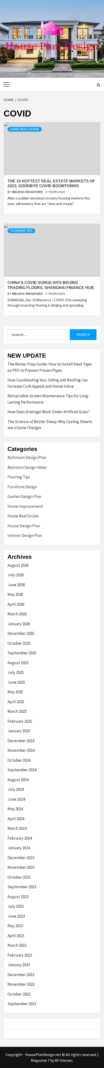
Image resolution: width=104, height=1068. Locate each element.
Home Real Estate (24, 129)
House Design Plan (23, 525)
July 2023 (15, 906)
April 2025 (15, 701)
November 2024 (21, 750)
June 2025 (16, 682)
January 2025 (18, 730)
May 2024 (15, 808)
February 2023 (19, 955)
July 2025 (15, 672)
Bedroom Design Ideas (26, 467)
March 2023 (17, 945)
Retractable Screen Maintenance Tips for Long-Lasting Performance (48, 399)
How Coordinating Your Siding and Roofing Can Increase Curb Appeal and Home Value (47, 383)
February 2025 (19, 721)
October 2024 (18, 760)
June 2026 (16, 584)
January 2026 (18, 623)
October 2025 (18, 643)
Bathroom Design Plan (26, 457)
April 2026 (15, 604)
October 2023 (18, 877)
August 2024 (18, 779)
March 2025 (17, 711)
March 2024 (17, 828)
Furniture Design (22, 486)
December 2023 (20, 857)
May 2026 (15, 594)
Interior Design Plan (24, 535)
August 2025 (18, 662)
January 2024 (18, 847)
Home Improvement (25, 506)
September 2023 (21, 886)
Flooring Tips (21, 230)
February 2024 (19, 838)
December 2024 (20, 740)
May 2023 (15, 925)
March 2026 (17, 614)
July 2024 (15, 789)
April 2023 (15, 935)
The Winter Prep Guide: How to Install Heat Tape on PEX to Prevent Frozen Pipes (49, 367)
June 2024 (16, 799)
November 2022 (21, 984)
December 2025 (20, 633)
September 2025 (21, 653)
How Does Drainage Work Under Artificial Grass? (48, 411)
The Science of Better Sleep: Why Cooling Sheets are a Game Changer (49, 425)
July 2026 (15, 575)
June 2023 (16, 916)
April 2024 (15, 818)
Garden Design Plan (24, 496)
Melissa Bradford (27, 192)
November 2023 (21, 867)
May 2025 (15, 692)
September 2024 (21, 769)
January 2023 (18, 964)
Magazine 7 (40, 1060)
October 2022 (18, 994)
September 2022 (21, 1003)
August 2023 (18, 896)
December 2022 (20, 974)
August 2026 (18, 565)
